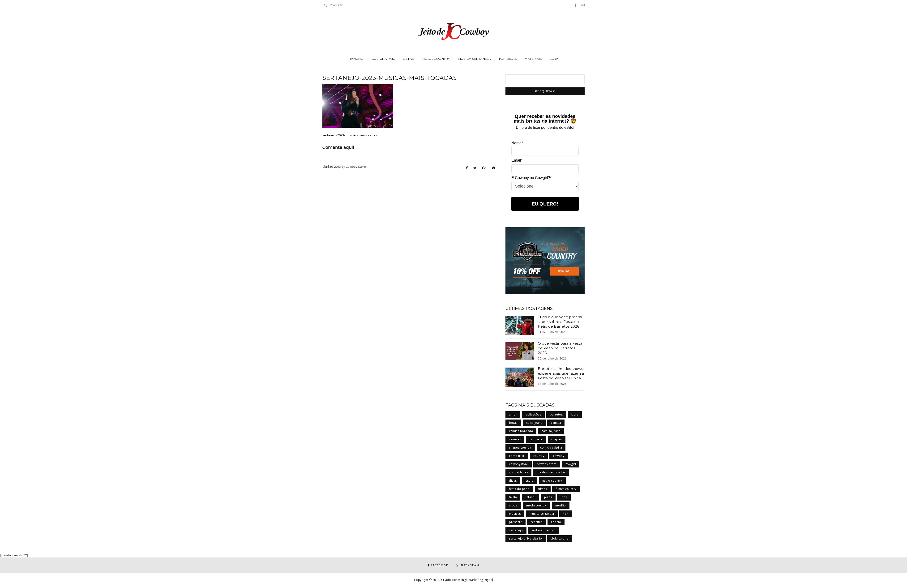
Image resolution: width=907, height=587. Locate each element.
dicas (513, 481)
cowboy (558, 456)
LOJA (554, 58)
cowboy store (547, 464)
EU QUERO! (545, 203)
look (564, 497)
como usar (517, 456)
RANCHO (356, 58)
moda (513, 505)
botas (513, 423)
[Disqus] (408, 233)
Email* (516, 160)
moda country (536, 505)
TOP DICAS (508, 58)
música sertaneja (542, 514)
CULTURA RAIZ (383, 58)
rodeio (556, 522)
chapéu (556, 439)
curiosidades (518, 472)
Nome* (517, 143)
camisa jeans (551, 431)
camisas (515, 439)
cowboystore (518, 464)
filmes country (566, 489)
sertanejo (516, 530)
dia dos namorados (551, 472)
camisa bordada (521, 431)
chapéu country (520, 448)
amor (513, 414)
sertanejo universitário (525, 538)
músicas (515, 514)
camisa (556, 423)
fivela (513, 497)
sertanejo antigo (544, 530)
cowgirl (570, 464)
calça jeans (534, 423)
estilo (530, 481)
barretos (556, 414)
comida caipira (551, 448)
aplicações (533, 414)
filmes (542, 489)
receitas (536, 522)
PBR (566, 514)
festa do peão (519, 489)
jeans (548, 497)
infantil (530, 497)
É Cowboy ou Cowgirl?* (531, 178)
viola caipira (560, 538)
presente (515, 522)
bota (574, 414)
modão (560, 505)
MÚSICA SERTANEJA (474, 58)
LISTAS (408, 58)
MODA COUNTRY (436, 58)
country (538, 456)
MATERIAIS (533, 58)
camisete (536, 439)
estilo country (552, 481)
